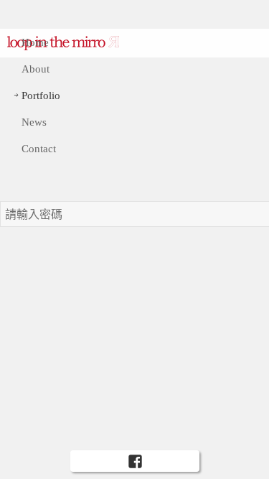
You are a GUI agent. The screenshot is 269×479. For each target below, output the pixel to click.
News (34, 122)
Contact (39, 148)
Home (35, 42)
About (35, 69)
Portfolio (41, 95)
